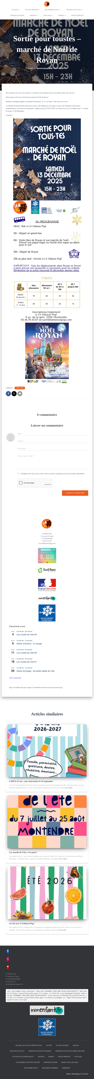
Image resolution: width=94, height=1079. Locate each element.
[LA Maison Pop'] (47, 4)
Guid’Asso (78, 1056)
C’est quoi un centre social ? (23, 1056)
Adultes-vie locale (73, 10)
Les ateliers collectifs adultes (28, 1062)
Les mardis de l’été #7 (27, 661)
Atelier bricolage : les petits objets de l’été (35, 670)
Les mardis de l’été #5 (27, 634)
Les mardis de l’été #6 (27, 652)
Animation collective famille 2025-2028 (69, 1051)
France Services (77, 15)
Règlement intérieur (50, 1068)
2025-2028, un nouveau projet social (28, 1045)
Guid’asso (47, 15)
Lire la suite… (69, 788)
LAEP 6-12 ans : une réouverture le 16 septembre (31, 781)
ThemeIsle (85, 1074)
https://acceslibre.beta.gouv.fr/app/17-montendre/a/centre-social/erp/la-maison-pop (35, 687)
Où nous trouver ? (32, 10)
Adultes (76, 1045)
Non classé (20, 388)
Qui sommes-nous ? (52, 10)
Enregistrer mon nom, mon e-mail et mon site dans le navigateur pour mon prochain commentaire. (53, 474)
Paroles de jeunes (17, 15)
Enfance (33, 15)
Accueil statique (62, 1045)
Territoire (66, 1068)
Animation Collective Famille (39, 1051)
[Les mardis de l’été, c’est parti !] (47, 822)
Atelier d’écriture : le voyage (29, 643)
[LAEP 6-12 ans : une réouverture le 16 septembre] (47, 750)
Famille (61, 15)
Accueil (15, 10)
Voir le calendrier (15, 678)
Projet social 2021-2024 (69, 1062)
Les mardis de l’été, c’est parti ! (23, 852)
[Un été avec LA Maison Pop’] (47, 893)
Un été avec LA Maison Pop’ (22, 923)
